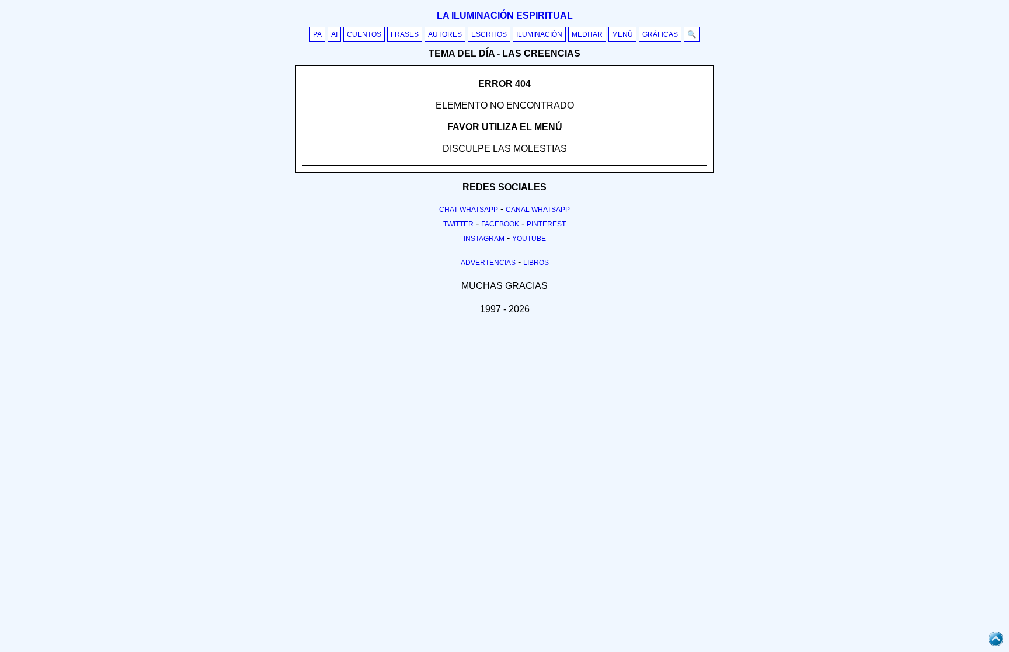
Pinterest (546, 224)
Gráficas (660, 34)
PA (317, 34)
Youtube (529, 239)
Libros (536, 263)
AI (334, 34)
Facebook (500, 224)
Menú (622, 34)
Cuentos (364, 34)
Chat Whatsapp (468, 209)
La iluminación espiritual (505, 15)
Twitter (458, 224)
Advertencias (488, 263)
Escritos (489, 34)
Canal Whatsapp (538, 209)
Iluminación (539, 34)
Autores (445, 34)
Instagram (484, 239)
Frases (405, 34)
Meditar (587, 34)
